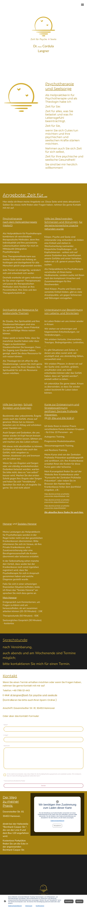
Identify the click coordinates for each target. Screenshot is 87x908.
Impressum (28, 906)
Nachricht (7, 746)
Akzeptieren (57, 826)
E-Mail (6, 735)
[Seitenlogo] (43, 890)
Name (6, 725)
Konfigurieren (40, 906)
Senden (43, 786)
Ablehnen (79, 901)
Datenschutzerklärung (57, 820)
